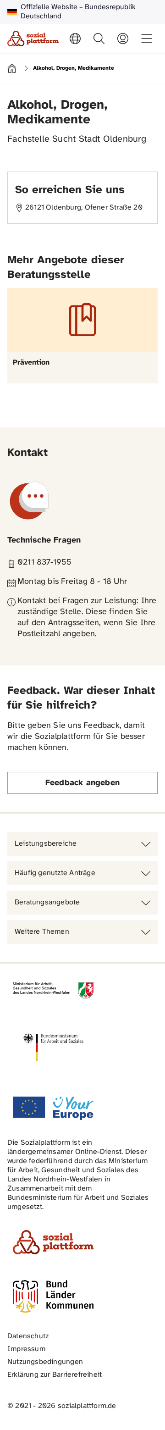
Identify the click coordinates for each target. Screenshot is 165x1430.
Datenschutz (28, 1336)
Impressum (26, 1349)
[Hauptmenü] (147, 39)
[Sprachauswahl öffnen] (75, 39)
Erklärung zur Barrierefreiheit (54, 1375)
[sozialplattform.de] (33, 38)
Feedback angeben (82, 783)
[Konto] (123, 39)
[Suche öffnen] (99, 39)
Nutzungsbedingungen (45, 1362)
